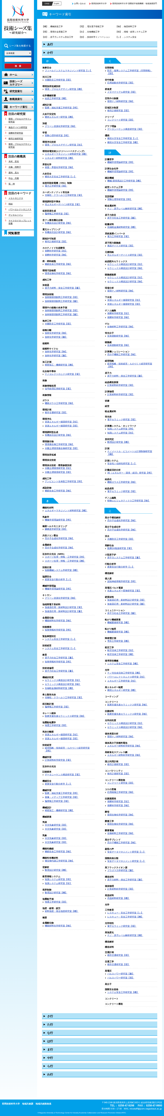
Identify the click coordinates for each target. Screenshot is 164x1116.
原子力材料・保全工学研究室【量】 (63, 288)
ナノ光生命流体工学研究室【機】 (124, 673)
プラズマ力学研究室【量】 (120, 870)
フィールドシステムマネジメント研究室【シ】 (68, 70)
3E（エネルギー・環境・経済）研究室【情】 (130, 472)
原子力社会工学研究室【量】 (59, 657)
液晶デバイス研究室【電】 (120, 245)
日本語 (47, 3)
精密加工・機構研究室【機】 (59, 365)
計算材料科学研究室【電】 (58, 760)
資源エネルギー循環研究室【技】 (61, 421)
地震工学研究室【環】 (56, 725)
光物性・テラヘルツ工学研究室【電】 (64, 195)
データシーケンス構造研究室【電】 (63, 774)
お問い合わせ (80, 3)
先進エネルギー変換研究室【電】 (124, 590)
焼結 (10, 204)
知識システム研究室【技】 (58, 883)
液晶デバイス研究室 (17, 127)
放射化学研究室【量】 (56, 337)
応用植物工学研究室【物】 (120, 792)
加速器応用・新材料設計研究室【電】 (64, 607)
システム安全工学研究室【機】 (123, 663)
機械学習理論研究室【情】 (58, 519)
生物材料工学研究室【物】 (120, 326)
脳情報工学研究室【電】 (57, 213)
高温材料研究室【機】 (118, 898)
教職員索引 (16, 99)
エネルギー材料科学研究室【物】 (124, 745)
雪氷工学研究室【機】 (118, 641)
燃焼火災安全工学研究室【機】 (123, 142)
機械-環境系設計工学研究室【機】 (124, 180)
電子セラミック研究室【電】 (121, 419)
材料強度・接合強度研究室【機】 (61, 911)
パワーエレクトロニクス (19, 209)
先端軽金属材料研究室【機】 (59, 688)
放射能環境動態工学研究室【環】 (61, 297)
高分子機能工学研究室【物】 (121, 354)
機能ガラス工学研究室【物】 (59, 403)
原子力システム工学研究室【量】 (124, 557)
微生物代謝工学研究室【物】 (59, 860)
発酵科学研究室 (15, 133)
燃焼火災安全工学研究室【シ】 (60, 176)
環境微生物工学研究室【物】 (59, 444)
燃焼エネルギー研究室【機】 (59, 117)
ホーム (13, 74)
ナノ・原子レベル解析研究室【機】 (125, 208)
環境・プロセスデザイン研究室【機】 (64, 89)
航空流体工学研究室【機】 (120, 654)
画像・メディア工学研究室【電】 (61, 797)
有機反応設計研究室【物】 (58, 223)
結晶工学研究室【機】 (56, 98)
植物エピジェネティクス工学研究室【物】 (128, 500)
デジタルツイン (15, 215)
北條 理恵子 (14, 167)
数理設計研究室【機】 (56, 870)
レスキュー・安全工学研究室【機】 (125, 916)
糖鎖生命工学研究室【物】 (58, 264)
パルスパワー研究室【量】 (120, 973)
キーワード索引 (19, 107)
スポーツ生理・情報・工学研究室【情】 (65, 557)
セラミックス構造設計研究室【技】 (63, 680)
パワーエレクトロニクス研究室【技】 (126, 677)
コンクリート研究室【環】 (120, 120)
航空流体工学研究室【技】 (120, 650)
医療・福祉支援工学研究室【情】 (61, 107)
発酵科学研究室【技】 (56, 250)
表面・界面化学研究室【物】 (59, 167)
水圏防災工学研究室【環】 (58, 80)
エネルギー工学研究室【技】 (121, 681)
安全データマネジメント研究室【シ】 (126, 852)
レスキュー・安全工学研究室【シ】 (125, 912)
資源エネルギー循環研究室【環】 (61, 425)
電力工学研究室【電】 (56, 186)
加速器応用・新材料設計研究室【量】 (64, 611)
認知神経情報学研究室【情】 (121, 581)
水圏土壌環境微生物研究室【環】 (61, 448)
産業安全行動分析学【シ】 (58, 579)
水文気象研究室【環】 (56, 825)
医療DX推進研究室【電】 (120, 548)
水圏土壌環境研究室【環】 (58, 472)
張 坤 (11, 184)
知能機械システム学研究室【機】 (61, 570)
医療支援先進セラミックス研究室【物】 (65, 716)
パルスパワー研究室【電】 (120, 977)
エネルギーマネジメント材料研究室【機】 (66, 154)
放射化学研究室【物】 (56, 333)
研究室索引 (16, 91)
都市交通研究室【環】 (56, 412)
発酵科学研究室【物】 (56, 254)
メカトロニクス (15, 198)
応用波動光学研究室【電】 (120, 82)
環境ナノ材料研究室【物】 (120, 101)
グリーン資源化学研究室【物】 (60, 126)
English (56, 3)
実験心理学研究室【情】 (57, 135)
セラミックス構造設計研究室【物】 (63, 684)
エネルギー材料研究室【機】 (59, 158)
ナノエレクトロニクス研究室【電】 (63, 374)
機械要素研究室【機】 (118, 622)
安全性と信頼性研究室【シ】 (121, 463)
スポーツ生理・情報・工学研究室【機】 (65, 561)
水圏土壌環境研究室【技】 (58, 468)
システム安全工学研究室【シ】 (60, 639)
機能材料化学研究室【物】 (58, 620)
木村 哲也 (13, 161)
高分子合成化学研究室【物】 (59, 538)
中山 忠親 (13, 178)
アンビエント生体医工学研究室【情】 (64, 481)
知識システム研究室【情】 (58, 879)
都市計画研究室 (15, 138)
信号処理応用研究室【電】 (58, 388)
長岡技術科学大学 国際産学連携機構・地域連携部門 (134, 3)
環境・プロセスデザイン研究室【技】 (64, 144)
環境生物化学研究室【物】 (58, 273)
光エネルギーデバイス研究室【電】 (63, 204)
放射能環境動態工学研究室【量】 (61, 301)
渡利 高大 (13, 172)
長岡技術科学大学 (99, 3)
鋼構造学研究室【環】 (56, 529)
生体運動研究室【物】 (118, 336)
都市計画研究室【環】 (56, 241)
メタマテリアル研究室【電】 (121, 92)
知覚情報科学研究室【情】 (58, 630)
